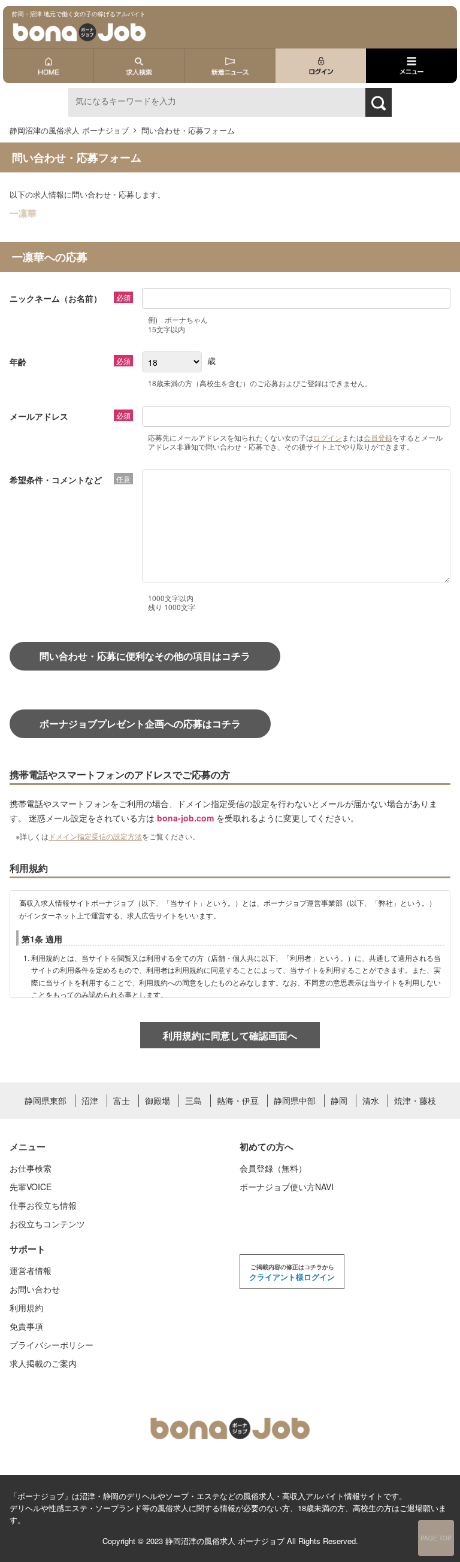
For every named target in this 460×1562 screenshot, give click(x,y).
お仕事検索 (31, 1168)
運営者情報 (31, 1270)
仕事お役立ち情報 (43, 1205)
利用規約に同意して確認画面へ (230, 1035)
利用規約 (26, 1308)
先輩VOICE (31, 1187)
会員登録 (378, 437)
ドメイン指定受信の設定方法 (95, 836)
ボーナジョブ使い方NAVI (287, 1187)
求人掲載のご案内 (43, 1363)
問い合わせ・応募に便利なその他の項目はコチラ (145, 656)
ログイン (327, 437)
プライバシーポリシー (51, 1345)
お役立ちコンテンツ (47, 1224)
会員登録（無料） (273, 1168)
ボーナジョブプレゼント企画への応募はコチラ (140, 723)
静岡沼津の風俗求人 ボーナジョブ (225, 1540)
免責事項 (26, 1326)
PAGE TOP (436, 1538)
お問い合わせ (35, 1289)
